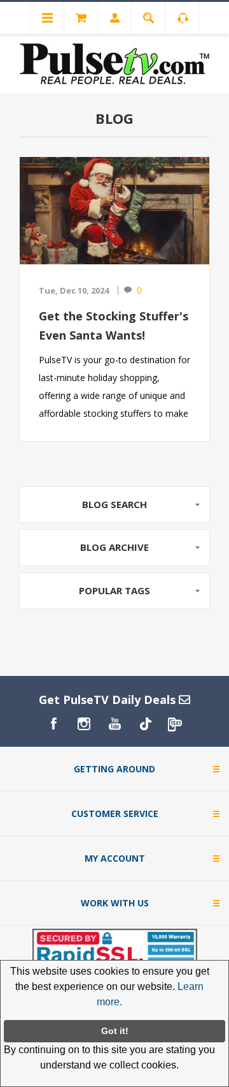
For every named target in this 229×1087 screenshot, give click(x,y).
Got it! (114, 1031)
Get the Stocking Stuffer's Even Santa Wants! (113, 325)
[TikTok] (145, 724)
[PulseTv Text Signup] (175, 724)
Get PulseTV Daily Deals (109, 699)
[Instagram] (84, 724)
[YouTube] (114, 724)
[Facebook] (53, 724)
